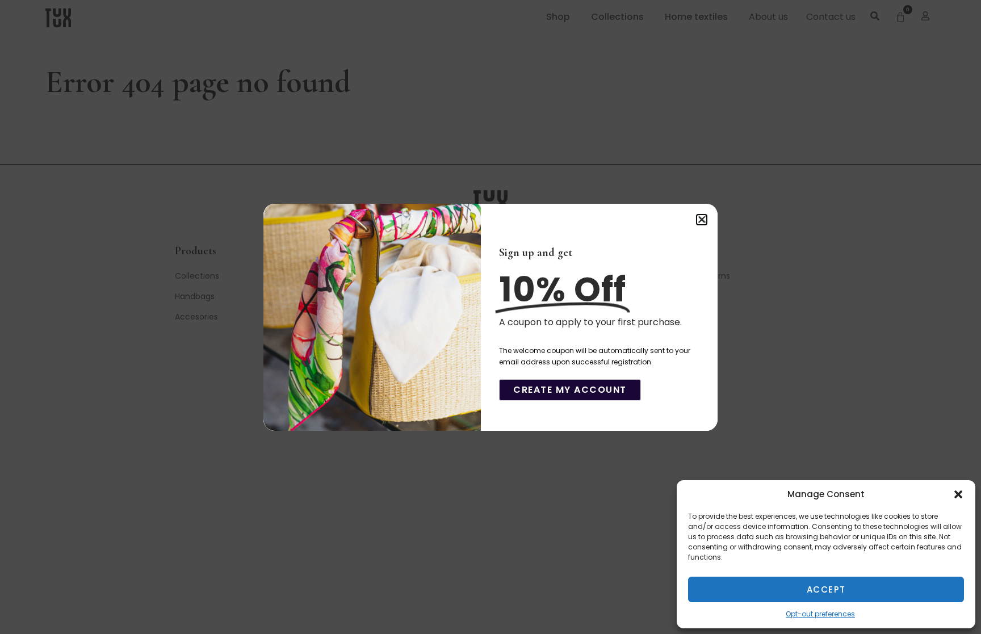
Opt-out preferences (820, 614)
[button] (958, 494)
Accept (826, 589)
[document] (490, 317)
